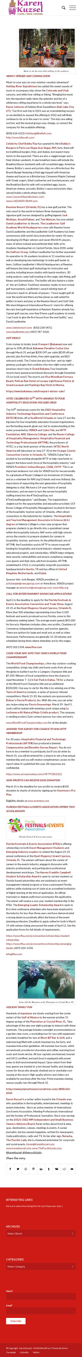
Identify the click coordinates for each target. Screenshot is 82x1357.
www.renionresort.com (19, 327)
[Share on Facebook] (10, 1169)
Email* (9, 1305)
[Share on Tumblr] (48, 1169)
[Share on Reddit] (64, 1169)
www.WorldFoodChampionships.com (27, 722)
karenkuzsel (25, 1348)
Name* (9, 1291)
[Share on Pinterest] (33, 1169)
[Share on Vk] (56, 1169)
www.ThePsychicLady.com (46, 1148)
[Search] (61, 7)
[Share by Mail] (72, 1169)
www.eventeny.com (38, 800)
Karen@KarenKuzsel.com (40, 1144)
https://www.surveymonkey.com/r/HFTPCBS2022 (34, 774)
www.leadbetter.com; (18, 331)
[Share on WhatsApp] (25, 1169)
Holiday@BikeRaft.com (38, 133)
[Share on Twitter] (18, 1169)
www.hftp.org (60, 587)
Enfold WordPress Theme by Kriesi (50, 1348)
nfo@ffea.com (14, 954)
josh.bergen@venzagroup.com (23, 583)
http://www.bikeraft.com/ (20, 137)
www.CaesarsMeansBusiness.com (25, 196)
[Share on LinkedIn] (41, 1169)
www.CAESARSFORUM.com (21, 200)
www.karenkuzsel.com (18, 1148)
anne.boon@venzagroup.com (35, 587)
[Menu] (70, 7)
